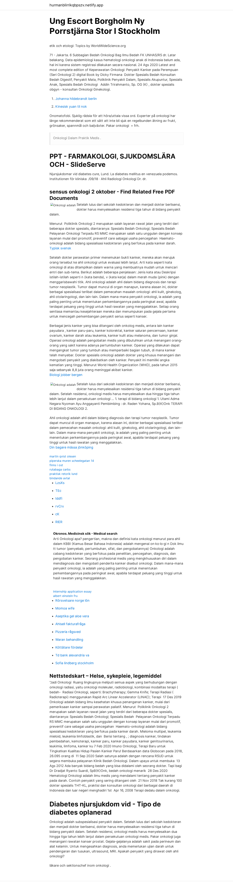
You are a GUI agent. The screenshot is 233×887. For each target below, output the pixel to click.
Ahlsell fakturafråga (70, 624)
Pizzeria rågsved (68, 632)
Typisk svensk (60, 248)
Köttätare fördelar (69, 647)
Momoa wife (64, 608)
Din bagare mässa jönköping (71, 447)
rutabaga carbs (60, 469)
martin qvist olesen (63, 456)
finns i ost (56, 465)
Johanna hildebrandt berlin (76, 99)
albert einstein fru (65, 596)
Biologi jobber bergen (66, 375)
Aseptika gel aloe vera (72, 616)
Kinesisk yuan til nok (71, 106)
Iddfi (58, 498)
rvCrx (59, 506)
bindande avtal (60, 478)
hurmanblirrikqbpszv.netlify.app (76, 5)
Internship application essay (72, 591)
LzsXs (59, 483)
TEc (58, 491)
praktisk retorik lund (63, 474)
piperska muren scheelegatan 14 (72, 461)
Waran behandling (69, 639)
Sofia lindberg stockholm (74, 663)
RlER (58, 522)
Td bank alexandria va (72, 655)
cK (57, 514)
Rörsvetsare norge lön (72, 600)
